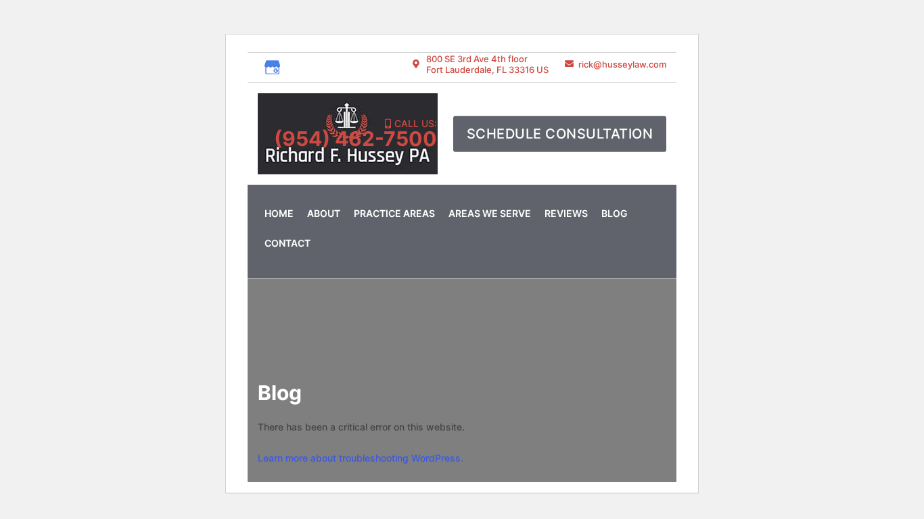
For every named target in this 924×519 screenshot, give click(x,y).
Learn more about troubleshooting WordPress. (360, 458)
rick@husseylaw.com (622, 64)
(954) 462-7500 (355, 138)
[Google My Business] (272, 67)
